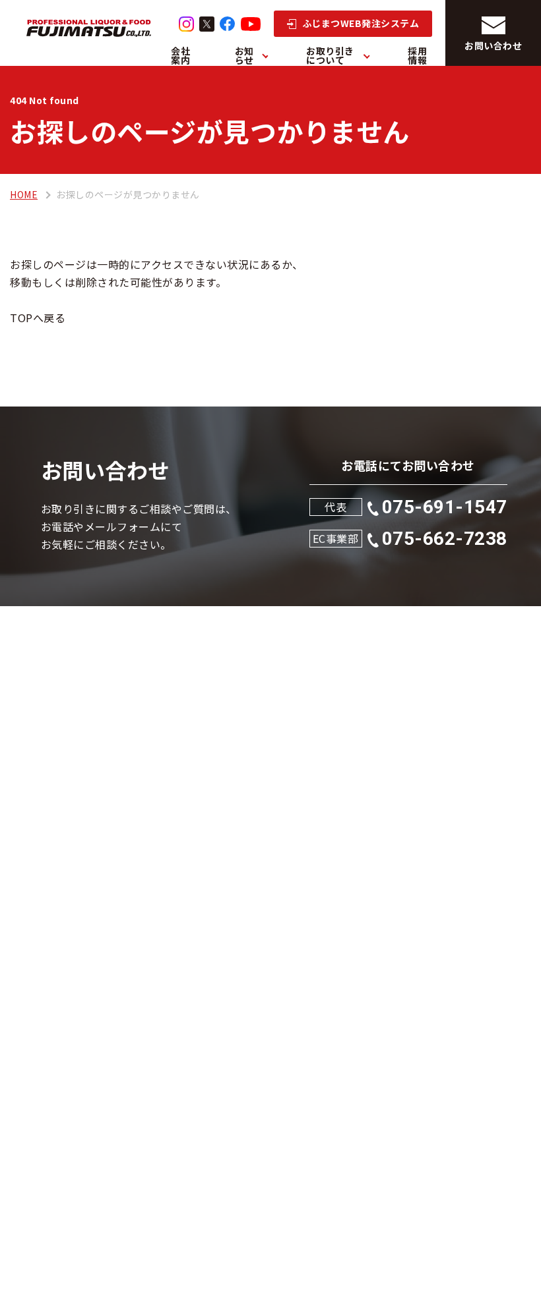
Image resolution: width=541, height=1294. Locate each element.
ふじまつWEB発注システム (361, 23)
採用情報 (417, 55)
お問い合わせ (493, 45)
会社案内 (180, 55)
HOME (24, 194)
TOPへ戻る (37, 317)
